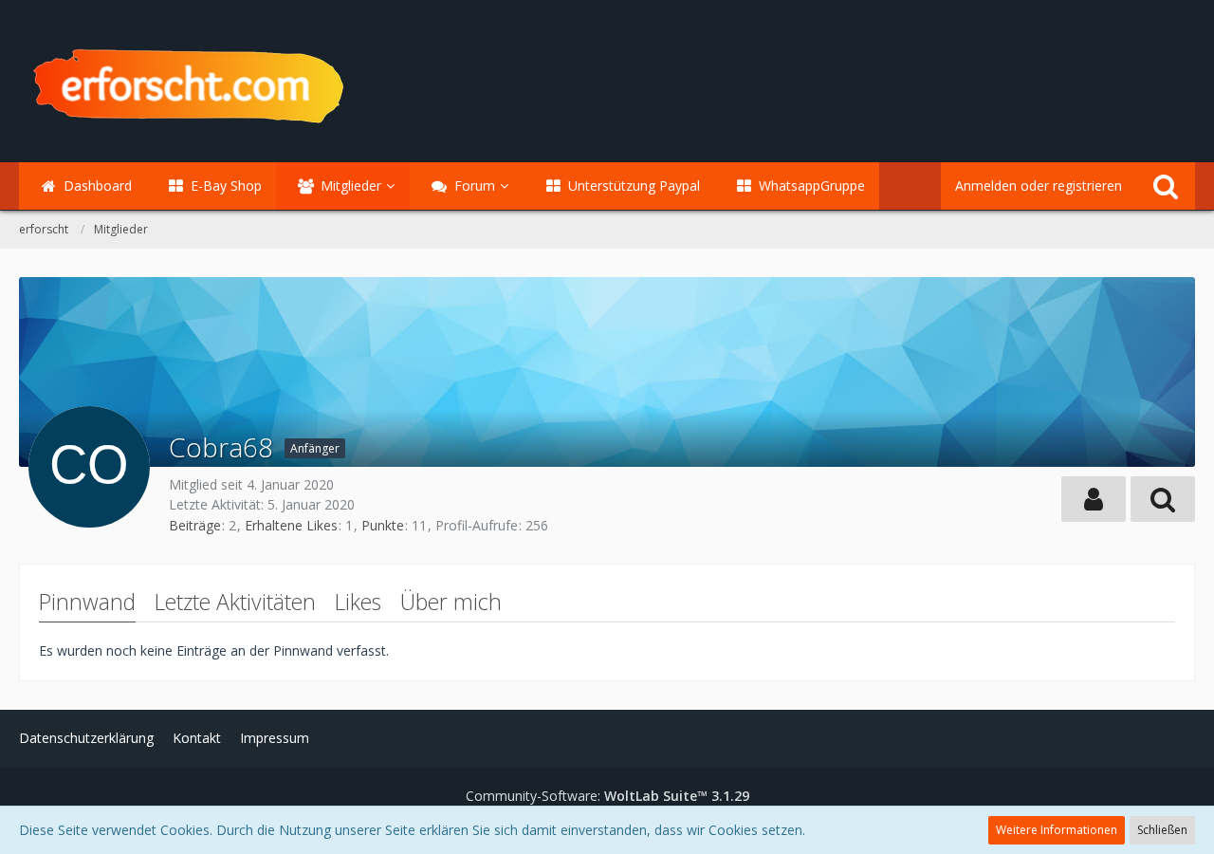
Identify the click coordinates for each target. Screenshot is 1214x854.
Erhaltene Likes (291, 525)
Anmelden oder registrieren (1038, 185)
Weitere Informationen (1056, 830)
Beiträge (195, 525)
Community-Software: (607, 796)
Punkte (382, 525)
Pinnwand (87, 601)
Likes (358, 601)
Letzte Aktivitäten (235, 601)
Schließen (1162, 830)
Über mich (451, 601)
